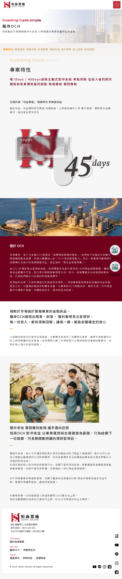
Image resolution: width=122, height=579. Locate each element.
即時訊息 (27, 558)
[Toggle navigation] (117, 4)
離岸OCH (15, 550)
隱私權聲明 (16, 524)
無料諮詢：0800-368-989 (23, 527)
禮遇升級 (55, 49)
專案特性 (8, 49)
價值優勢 (20, 49)
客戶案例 (66, 49)
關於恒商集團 (17, 541)
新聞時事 (41, 558)
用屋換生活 (29, 550)
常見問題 (89, 49)
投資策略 (43, 49)
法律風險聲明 (30, 524)
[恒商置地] (31, 4)
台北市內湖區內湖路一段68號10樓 (27, 531)
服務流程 (31, 49)
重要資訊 (14, 558)
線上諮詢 (78, 49)
